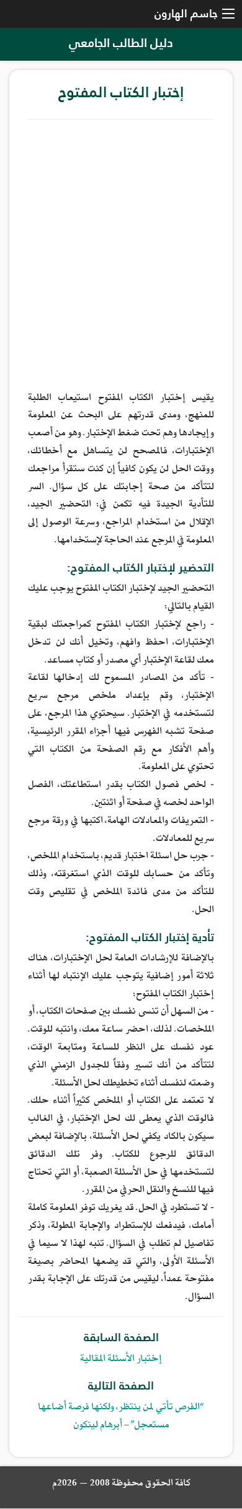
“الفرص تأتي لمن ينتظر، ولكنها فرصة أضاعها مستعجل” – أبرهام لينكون (121, 1417)
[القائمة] (228, 14)
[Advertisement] (121, 252)
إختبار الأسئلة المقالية (121, 1360)
